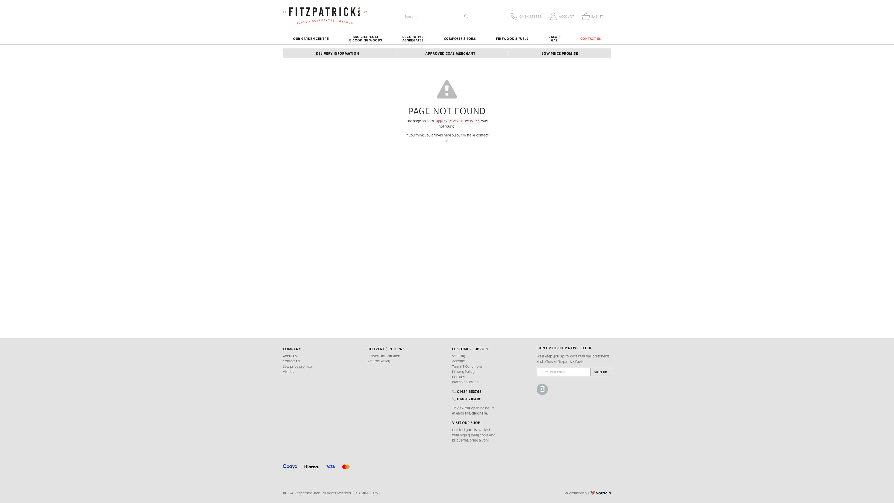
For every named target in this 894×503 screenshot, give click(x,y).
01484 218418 (468, 398)
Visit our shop (466, 422)
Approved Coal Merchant (450, 53)
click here (479, 413)
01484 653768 (468, 391)
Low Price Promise (560, 53)
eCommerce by (583, 493)
